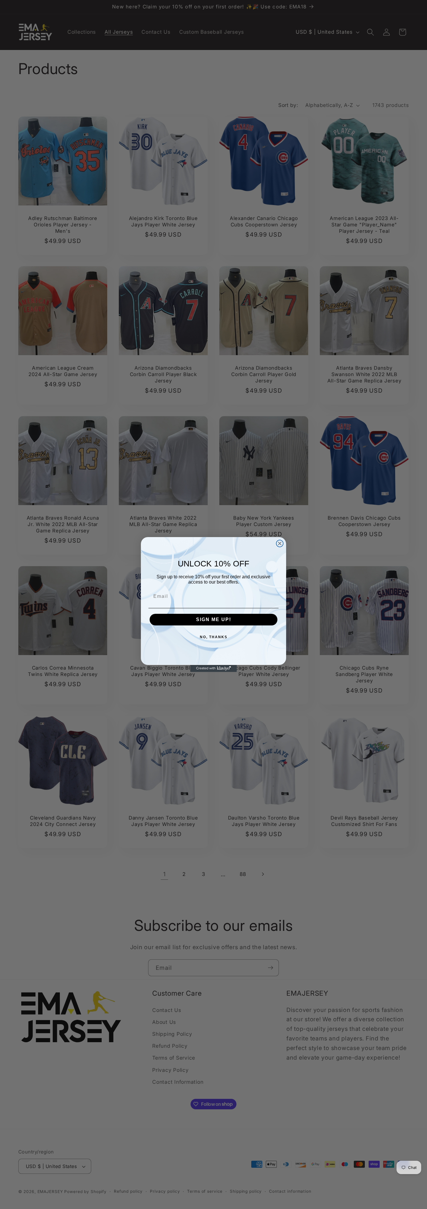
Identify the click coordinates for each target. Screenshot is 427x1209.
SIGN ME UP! (213, 619)
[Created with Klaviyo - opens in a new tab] (213, 668)
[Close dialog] (279, 543)
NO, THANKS (213, 637)
